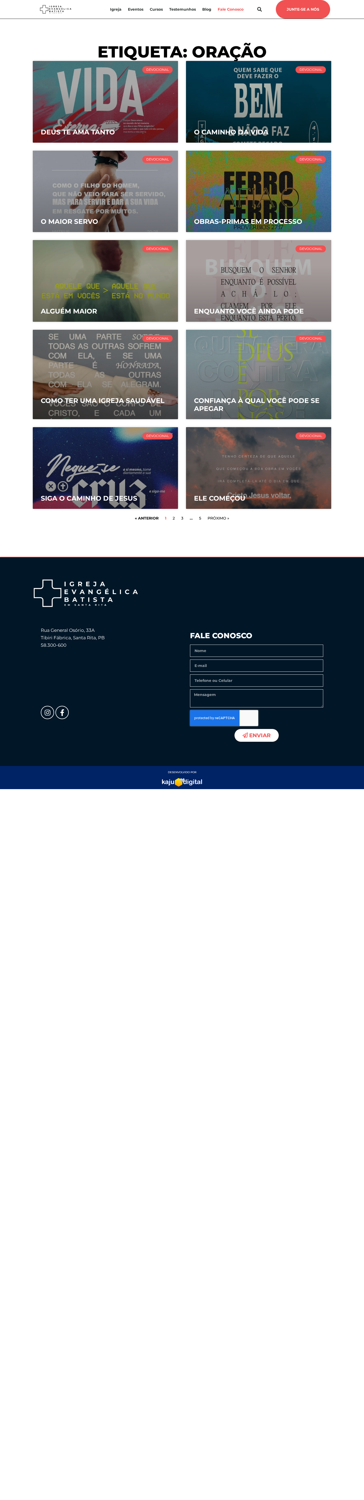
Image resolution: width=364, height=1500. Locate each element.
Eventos (135, 9)
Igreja (116, 9)
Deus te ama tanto (78, 132)
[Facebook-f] (62, 712)
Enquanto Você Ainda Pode (249, 311)
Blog (206, 9)
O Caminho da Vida (231, 132)
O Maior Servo (69, 221)
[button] (259, 9)
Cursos (156, 9)
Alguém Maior (69, 311)
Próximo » (218, 518)
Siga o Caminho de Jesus (89, 498)
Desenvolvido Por (182, 772)
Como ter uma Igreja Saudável (102, 401)
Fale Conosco (231, 9)
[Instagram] (47, 712)
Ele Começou (219, 498)
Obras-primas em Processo (248, 221)
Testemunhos (182, 9)
